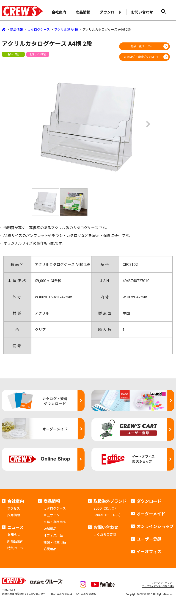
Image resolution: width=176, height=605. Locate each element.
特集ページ (15, 548)
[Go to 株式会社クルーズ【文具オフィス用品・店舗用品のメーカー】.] (4, 29)
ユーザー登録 (149, 539)
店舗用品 (50, 528)
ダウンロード (111, 12)
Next (146, 127)
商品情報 (83, 12)
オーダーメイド (151, 513)
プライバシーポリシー (162, 582)
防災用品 (50, 549)
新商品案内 (15, 541)
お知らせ (13, 534)
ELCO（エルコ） (106, 508)
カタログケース (55, 508)
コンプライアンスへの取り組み (158, 586)
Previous (29, 127)
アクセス (13, 508)
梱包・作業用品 (55, 542)
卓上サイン (52, 515)
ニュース (15, 527)
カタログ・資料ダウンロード (142, 56)
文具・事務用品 (55, 521)
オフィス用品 (53, 535)
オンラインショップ (155, 526)
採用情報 (13, 515)
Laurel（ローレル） (108, 515)
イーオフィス (149, 551)
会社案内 (59, 12)
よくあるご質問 (105, 534)
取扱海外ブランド (110, 501)
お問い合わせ (142, 12)
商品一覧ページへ (142, 46)
